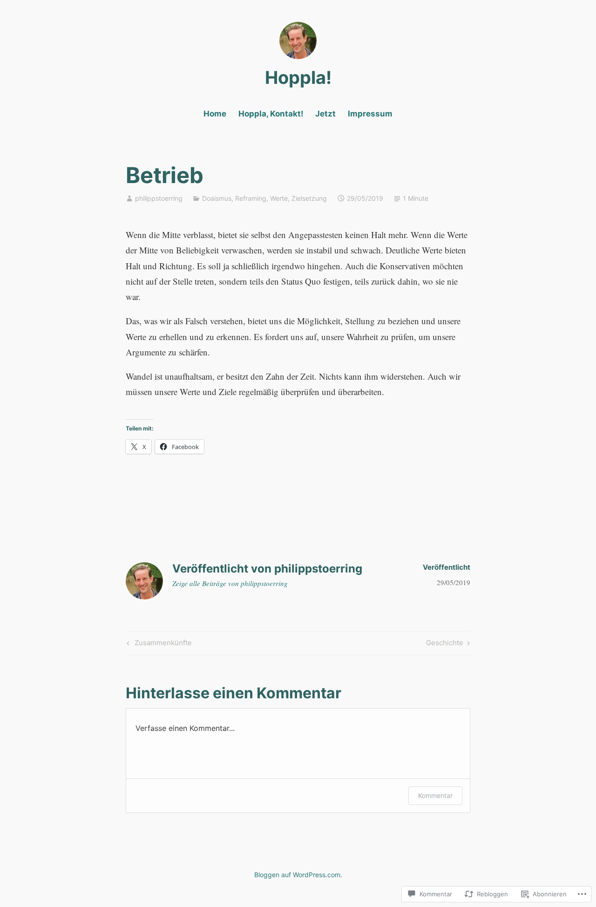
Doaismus (216, 198)
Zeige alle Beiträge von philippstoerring (230, 583)
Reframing (250, 198)
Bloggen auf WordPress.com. (298, 875)
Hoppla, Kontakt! (271, 113)
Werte (279, 198)
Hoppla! (298, 77)
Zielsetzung (309, 198)
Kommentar (435, 795)
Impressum (370, 113)
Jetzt (325, 113)
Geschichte (444, 644)
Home (214, 113)
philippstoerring (159, 198)
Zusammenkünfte (158, 644)
